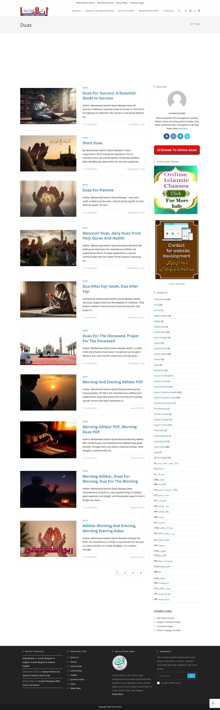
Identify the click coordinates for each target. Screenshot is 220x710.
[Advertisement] (110, 63)
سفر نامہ (160, 474)
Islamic (157, 343)
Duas (197, 24)
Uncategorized (160, 441)
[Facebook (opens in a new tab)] (190, 11)
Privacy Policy (121, 3)
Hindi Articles (160, 332)
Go (191, 675)
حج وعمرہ (162, 500)
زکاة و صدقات (163, 511)
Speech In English (161, 419)
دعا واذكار (161, 468)
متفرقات (161, 545)
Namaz (157, 359)
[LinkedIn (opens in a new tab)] (199, 11)
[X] (187, 136)
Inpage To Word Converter (169, 622)
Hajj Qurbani (159, 326)
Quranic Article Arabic (163, 403)
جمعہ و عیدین (163, 495)
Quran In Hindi (160, 381)
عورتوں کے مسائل (165, 560)
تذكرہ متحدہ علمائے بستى (167, 463)
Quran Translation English (165, 392)
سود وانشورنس (164, 593)
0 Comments (91, 124)
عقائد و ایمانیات (163, 539)
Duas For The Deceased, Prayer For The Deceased (111, 338)
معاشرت (162, 550)
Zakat (156, 452)
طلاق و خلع (162, 555)
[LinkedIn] (180, 136)
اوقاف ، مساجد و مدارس (168, 489)
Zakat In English (161, 457)
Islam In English (161, 337)
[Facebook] (167, 136)
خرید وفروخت (163, 582)
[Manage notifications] (213, 703)
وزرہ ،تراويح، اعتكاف (166, 533)
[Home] (191, 24)
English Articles (160, 315)
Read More (183, 128)
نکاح (159, 571)
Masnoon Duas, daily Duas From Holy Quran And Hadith (112, 236)
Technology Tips (161, 436)
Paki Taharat (159, 370)
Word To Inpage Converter (169, 630)
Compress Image (137, 3)
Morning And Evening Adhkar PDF (113, 381)
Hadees (157, 321)
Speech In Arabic (161, 414)
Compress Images (165, 626)
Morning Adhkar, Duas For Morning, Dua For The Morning (110, 479)
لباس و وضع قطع (163, 566)
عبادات (161, 479)
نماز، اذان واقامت (166, 527)
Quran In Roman (161, 386)
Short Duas (93, 142)
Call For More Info (177, 283)
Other (156, 365)
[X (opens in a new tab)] (186, 11)
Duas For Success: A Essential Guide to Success (109, 96)
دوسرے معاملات (164, 588)
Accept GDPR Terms (171, 682)
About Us (74, 657)
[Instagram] (173, 136)
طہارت (161, 517)
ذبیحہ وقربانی (163, 506)
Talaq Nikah (159, 430)
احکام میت (162, 484)
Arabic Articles (160, 299)
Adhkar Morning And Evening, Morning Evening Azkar (109, 528)
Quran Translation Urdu (164, 397)
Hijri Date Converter (105, 3)
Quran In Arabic (161, 375)
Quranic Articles (77, 679)
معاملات (162, 578)
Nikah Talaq (75, 688)
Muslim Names (160, 354)
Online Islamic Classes (85, 3)
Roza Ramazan (160, 408)
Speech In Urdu (161, 425)
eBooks (157, 310)
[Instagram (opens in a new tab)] (195, 11)
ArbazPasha (28, 658)
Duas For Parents (98, 189)
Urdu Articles (159, 447)
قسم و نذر (161, 522)
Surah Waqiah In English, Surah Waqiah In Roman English (38, 662)
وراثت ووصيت (163, 599)
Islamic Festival (160, 348)
